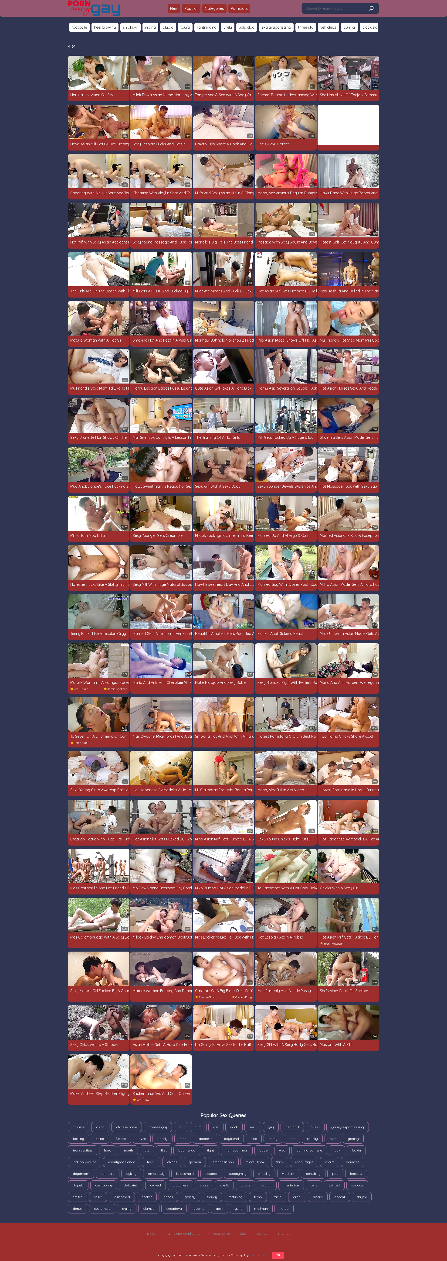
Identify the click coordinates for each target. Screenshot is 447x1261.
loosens (356, 1174)
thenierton (291, 1185)
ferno (258, 1197)
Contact (262, 1233)
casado (211, 1174)
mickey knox (254, 1162)
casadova (174, 1208)
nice (254, 1139)
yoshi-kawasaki (334, 943)
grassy (190, 1197)
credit (224, 1185)
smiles (77, 1197)
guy (271, 1127)
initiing (150, 27)
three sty (305, 27)
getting (353, 1139)
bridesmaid (185, 1174)
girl (181, 1127)
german (195, 1162)
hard (107, 1150)
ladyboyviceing (84, 1162)
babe (263, 1150)
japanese (205, 1139)
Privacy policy (219, 1233)
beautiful (292, 1127)
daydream (81, 1174)
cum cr (350, 27)
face (182, 1139)
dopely (78, 1185)
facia (277, 1197)
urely (228, 27)
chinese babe (126, 1127)
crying (127, 1208)
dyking (131, 1174)
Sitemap (284, 1233)
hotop (284, 1208)
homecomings (237, 1150)
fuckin (356, 1150)
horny (272, 1139)
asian (100, 1127)
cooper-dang (243, 997)
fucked (121, 1139)
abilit (219, 1208)
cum (198, 1127)
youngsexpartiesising (347, 1127)
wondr (267, 1185)
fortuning (235, 1197)
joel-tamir (81, 689)
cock (234, 1127)
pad (335, 1174)
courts (245, 1185)
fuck (337, 1150)
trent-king (81, 742)
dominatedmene (309, 1150)
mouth (128, 1150)
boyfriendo (186, 1150)
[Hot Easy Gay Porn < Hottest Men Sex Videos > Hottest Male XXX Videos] (94, 8)
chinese (79, 1127)
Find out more (258, 1255)
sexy (252, 1127)
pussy (315, 1127)
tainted (334, 1185)
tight (210, 1150)
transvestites (82, 1150)
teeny (151, 1162)
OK (278, 1255)
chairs (329, 1162)
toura (185, 27)
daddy (162, 1139)
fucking (78, 1139)
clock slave (371, 27)
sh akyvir (130, 27)
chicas (172, 1162)
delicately (131, 1185)
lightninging (207, 27)
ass (216, 1127)
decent (339, 1197)
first (164, 1150)
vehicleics (328, 27)
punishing (313, 1174)
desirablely (103, 1185)
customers (102, 1208)
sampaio (108, 1174)
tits (147, 1150)
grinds (168, 1197)
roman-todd (207, 997)
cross (204, 1185)
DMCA (151, 1233)
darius (77, 1208)
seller (98, 1197)
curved (155, 1185)
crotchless (180, 1185)
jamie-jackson (117, 689)
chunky (312, 1139)
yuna (239, 1208)
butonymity (238, 1174)
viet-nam (142, 1100)
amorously (156, 1174)
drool (297, 1197)
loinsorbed (122, 1197)
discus (318, 1197)
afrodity (264, 1174)
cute (332, 1139)
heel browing (105, 27)
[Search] (370, 8)
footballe (79, 27)
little (292, 1139)
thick (279, 1162)
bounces (352, 1162)
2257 (243, 1233)
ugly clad (246, 27)
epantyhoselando (121, 1162)
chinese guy (158, 1127)
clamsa (149, 1208)
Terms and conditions (182, 1233)
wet (282, 1150)
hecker (147, 1197)
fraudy (212, 1197)
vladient (288, 1174)
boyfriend (231, 1139)
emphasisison (223, 1162)
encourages (304, 1162)
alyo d (168, 27)
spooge (357, 1185)
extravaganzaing (276, 27)
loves (142, 1139)
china (100, 1139)
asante (198, 1208)
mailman (261, 1208)
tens (314, 1185)
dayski (362, 1197)
